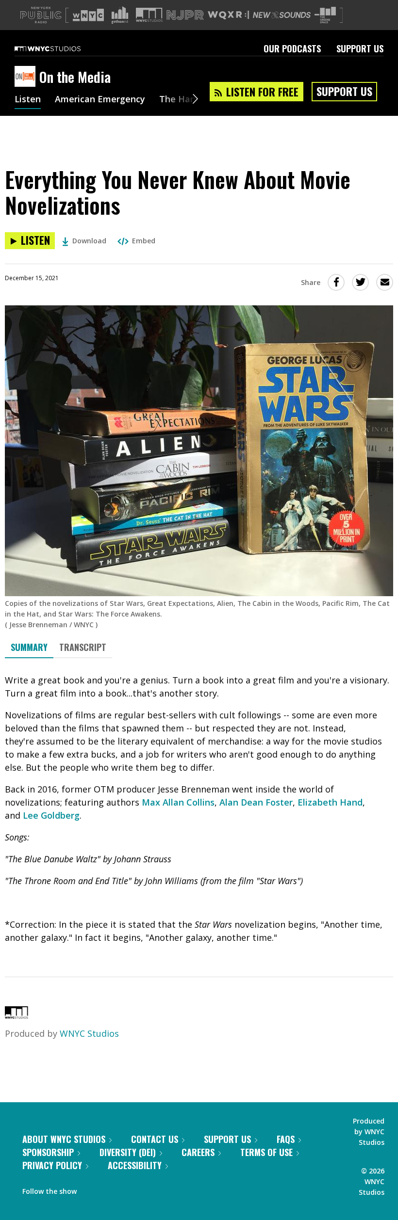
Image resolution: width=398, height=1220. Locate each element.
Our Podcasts (292, 48)
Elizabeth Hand (330, 802)
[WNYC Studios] (16, 1015)
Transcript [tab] (82, 647)
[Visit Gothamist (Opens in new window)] (120, 15)
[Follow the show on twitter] (109, 1189)
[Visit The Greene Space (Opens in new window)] (325, 15)
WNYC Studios (89, 1033)
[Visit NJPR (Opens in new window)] (185, 15)
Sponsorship (48, 1152)
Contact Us (154, 1139)
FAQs (286, 1139)
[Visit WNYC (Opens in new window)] (88, 15)
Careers (198, 1152)
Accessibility (135, 1165)
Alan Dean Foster (256, 802)
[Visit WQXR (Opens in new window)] (228, 15)
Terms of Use (266, 1152)
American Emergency (100, 99)
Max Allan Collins (178, 802)
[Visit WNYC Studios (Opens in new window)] (149, 15)
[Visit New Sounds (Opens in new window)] (282, 15)
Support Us (359, 48)
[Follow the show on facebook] (90, 1189)
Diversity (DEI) (128, 1152)
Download (89, 240)
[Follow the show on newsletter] (128, 1189)
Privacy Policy (52, 1165)
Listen (28, 99)
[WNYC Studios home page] (60, 48)
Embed (143, 240)
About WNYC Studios (63, 1139)
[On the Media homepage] (27, 77)
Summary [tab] (29, 647)
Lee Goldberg (51, 815)
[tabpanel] (199, 809)
